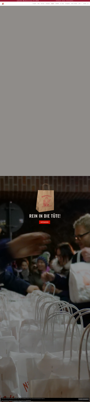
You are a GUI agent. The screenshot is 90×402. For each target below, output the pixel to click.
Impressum (63, 0)
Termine (84, 3)
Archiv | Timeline (74, 3)
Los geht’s (34, 3)
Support (52, 3)
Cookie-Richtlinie (28, 400)
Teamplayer (48, 3)
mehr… (79, 3)
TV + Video (62, 3)
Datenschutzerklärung (69, 0)
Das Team (42, 3)
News (38, 3)
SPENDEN (57, 3)
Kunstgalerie (67, 3)
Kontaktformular (58, 0)
